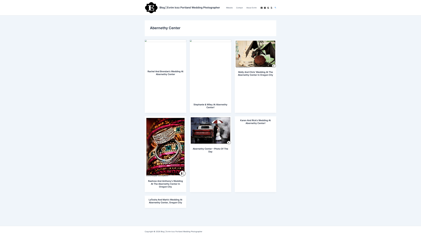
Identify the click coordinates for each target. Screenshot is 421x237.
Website (229, 8)
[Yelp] (271, 8)
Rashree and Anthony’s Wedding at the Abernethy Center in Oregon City (165, 184)
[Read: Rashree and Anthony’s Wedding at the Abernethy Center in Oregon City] (165, 146)
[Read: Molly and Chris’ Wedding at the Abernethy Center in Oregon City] (255, 54)
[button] (275, 7)
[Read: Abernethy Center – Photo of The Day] (210, 130)
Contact (239, 8)
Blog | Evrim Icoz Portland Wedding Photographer (190, 7)
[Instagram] (265, 8)
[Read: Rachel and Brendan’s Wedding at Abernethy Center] (165, 53)
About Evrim (251, 8)
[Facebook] (262, 8)
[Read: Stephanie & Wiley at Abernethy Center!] (210, 70)
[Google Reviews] (268, 8)
